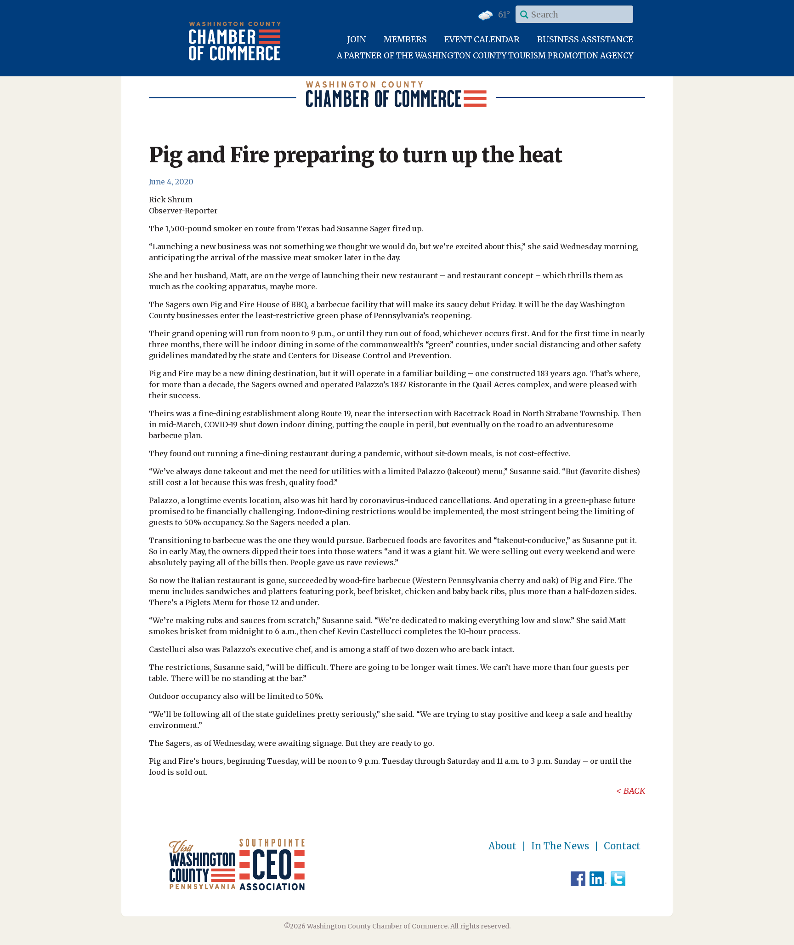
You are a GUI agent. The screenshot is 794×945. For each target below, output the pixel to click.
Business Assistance (585, 39)
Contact (622, 846)
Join (356, 39)
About (502, 846)
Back (634, 790)
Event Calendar (482, 39)
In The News (560, 846)
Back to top (747, 937)
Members (405, 39)
